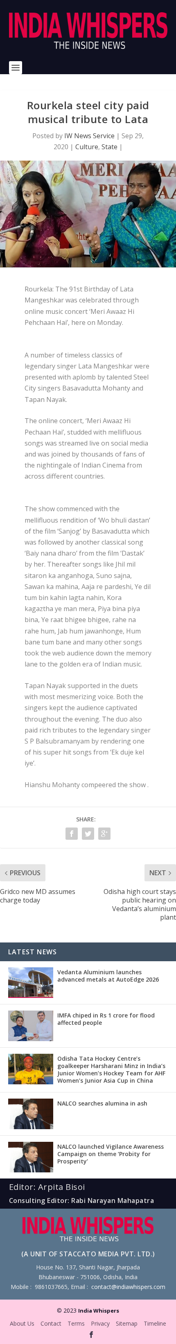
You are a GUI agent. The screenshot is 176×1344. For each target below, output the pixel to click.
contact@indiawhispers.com (128, 1287)
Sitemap (127, 1323)
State (109, 146)
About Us (22, 1323)
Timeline (155, 1323)
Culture (86, 146)
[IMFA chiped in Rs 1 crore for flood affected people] (30, 1026)
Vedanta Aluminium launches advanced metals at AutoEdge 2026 (108, 975)
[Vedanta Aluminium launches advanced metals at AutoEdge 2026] (30, 982)
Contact (51, 1323)
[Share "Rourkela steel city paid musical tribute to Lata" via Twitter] (88, 833)
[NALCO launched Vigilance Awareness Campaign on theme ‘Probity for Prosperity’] (30, 1157)
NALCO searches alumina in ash (102, 1103)
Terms (76, 1323)
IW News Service (89, 135)
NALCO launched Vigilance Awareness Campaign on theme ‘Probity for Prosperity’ (110, 1154)
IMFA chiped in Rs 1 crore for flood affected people (106, 1018)
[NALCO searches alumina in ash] (30, 1114)
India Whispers (98, 1310)
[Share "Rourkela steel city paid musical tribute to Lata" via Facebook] (71, 833)
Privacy (100, 1323)
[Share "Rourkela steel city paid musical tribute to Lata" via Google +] (104, 833)
